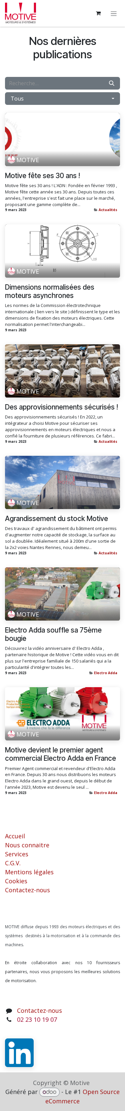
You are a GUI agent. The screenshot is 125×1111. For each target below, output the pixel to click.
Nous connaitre (27, 845)
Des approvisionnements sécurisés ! (61, 407)
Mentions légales (29, 872)
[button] (62, 98)
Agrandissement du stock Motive (56, 518)
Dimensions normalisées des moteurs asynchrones (49, 291)
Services (16, 854)
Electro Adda (105, 673)
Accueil (15, 836)
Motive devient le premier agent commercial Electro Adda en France (60, 754)
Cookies (16, 881)
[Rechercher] (111, 83)
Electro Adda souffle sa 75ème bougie (53, 634)
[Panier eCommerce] (98, 13)
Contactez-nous (27, 890)
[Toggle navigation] (113, 13)
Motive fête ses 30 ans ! (42, 175)
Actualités (108, 209)
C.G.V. (13, 863)
